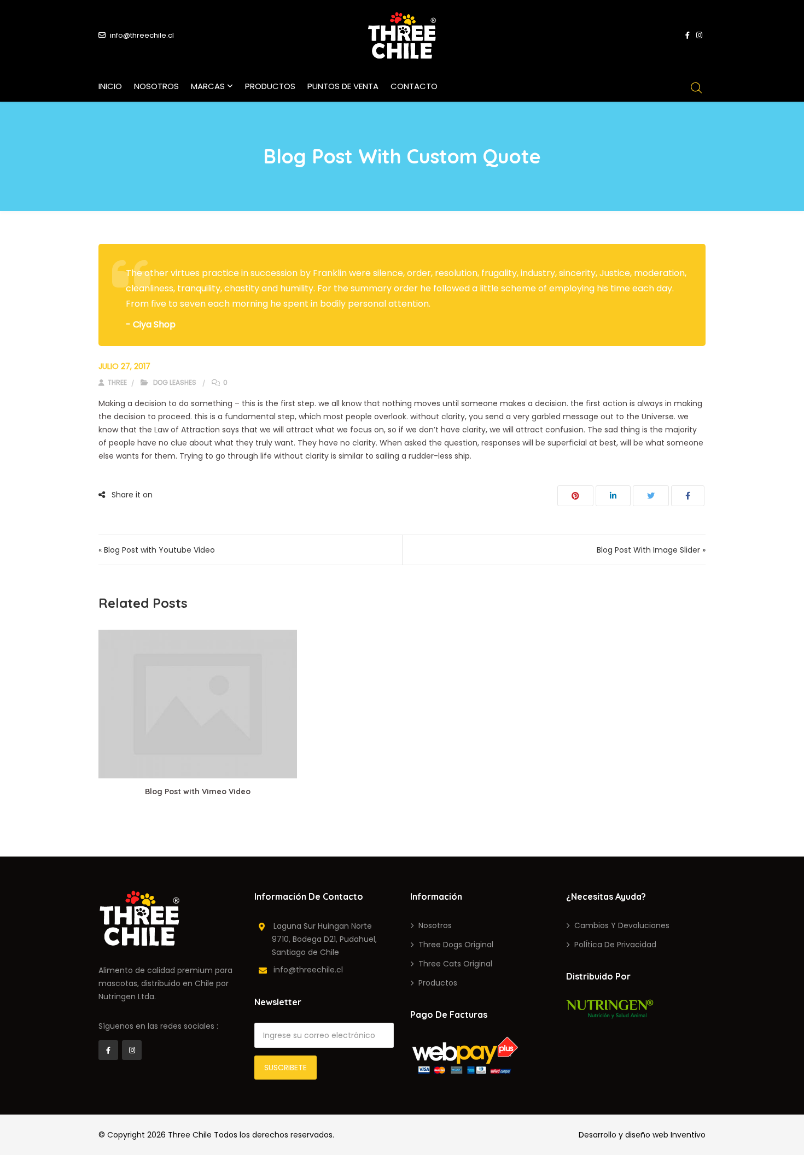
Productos (270, 86)
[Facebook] (108, 1050)
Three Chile (190, 1134)
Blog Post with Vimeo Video (197, 791)
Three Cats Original (455, 963)
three (116, 382)
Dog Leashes (174, 382)
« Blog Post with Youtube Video (156, 549)
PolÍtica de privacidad (615, 944)
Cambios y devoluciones (621, 925)
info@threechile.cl (142, 35)
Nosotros (156, 86)
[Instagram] (132, 1050)
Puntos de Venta (342, 86)
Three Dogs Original (455, 944)
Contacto (414, 86)
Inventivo (688, 1134)
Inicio (110, 86)
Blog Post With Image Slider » (651, 549)
